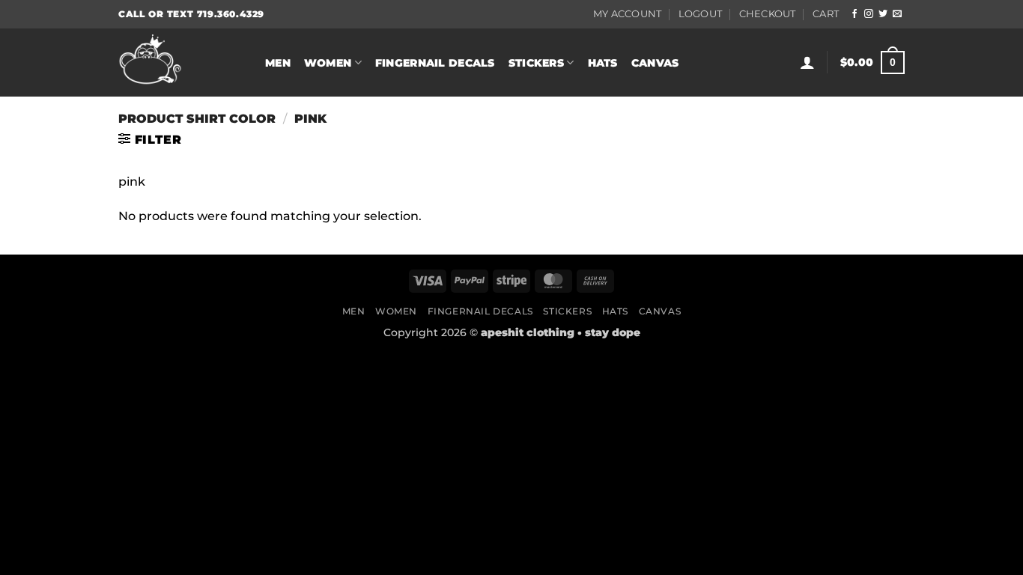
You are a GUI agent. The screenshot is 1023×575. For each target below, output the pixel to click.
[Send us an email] (897, 14)
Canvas (655, 63)
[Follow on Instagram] (868, 14)
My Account (627, 13)
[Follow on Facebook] (854, 14)
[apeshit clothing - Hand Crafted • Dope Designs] (180, 62)
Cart (826, 13)
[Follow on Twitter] (882, 14)
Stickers (536, 63)
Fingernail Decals (435, 63)
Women (327, 63)
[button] (807, 62)
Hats (603, 63)
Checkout (767, 13)
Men (278, 63)
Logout (701, 13)
